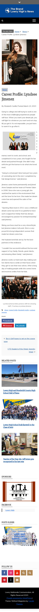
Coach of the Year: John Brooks (19, 539)
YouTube (17, 576)
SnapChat (23, 576)
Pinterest (8, 325)
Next (35, 538)
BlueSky (30, 576)
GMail (17, 583)
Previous (4, 538)
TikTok (10, 583)
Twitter (21, 321)
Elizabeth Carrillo (23, 310)
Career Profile (13, 310)
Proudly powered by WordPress (19, 601)
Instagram (10, 576)
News (4, 90)
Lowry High (9, 510)
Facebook (8, 321)
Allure (6, 310)
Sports (19, 535)
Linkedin (21, 325)
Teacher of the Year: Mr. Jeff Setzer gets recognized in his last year (18, 460)
